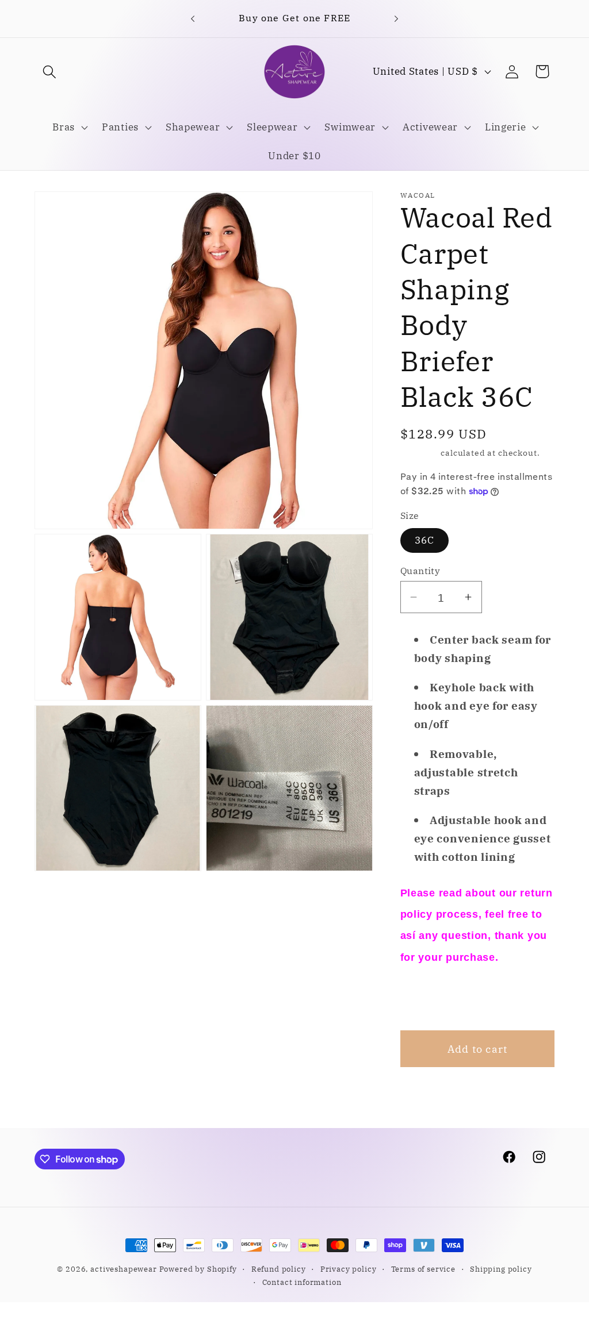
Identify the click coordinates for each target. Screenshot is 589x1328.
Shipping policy (501, 1269)
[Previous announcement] (192, 18)
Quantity (420, 570)
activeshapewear (123, 1269)
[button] (50, 71)
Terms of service (423, 1269)
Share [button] (430, 997)
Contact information (302, 1282)
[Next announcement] (396, 18)
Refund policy (278, 1269)
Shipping (419, 452)
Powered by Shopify (198, 1269)
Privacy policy (348, 1269)
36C (425, 540)
